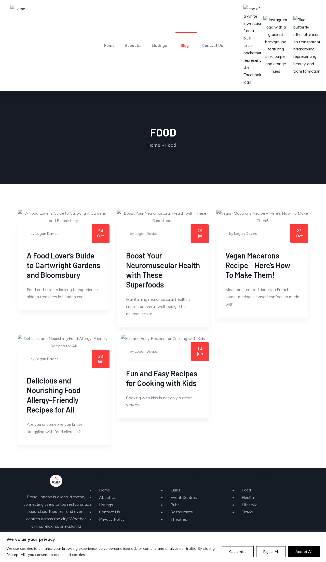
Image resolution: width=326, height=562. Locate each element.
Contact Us (212, 45)
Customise (238, 551)
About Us (133, 45)
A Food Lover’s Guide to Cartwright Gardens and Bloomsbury (63, 265)
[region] (163, 547)
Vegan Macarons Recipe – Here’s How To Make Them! (257, 265)
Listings (159, 45)
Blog (185, 45)
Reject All (271, 551)
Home (109, 45)
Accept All (303, 551)
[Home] (17, 8)
